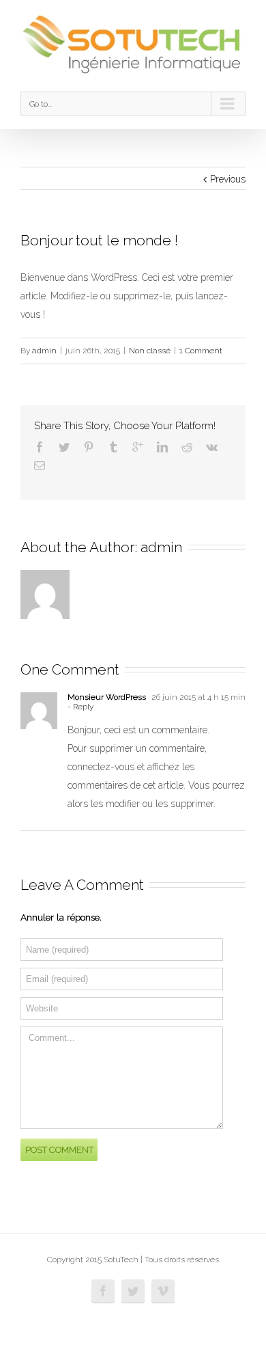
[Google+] (137, 446)
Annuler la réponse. (61, 917)
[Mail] (39, 465)
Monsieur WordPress (107, 697)
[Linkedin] (162, 446)
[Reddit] (186, 446)
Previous (228, 179)
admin (44, 350)
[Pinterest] (88, 446)
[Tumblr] (113, 446)
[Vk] (212, 446)
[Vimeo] (163, 1291)
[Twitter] (64, 446)
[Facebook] (39, 446)
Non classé (150, 350)
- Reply (80, 706)
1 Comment (200, 350)
